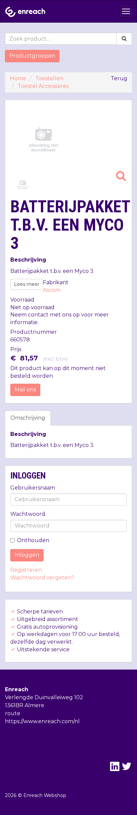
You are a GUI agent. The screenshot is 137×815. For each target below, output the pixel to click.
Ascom (52, 290)
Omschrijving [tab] (27, 418)
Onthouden (33, 540)
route (12, 713)
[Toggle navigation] (126, 11)
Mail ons (25, 389)
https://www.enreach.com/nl (42, 721)
